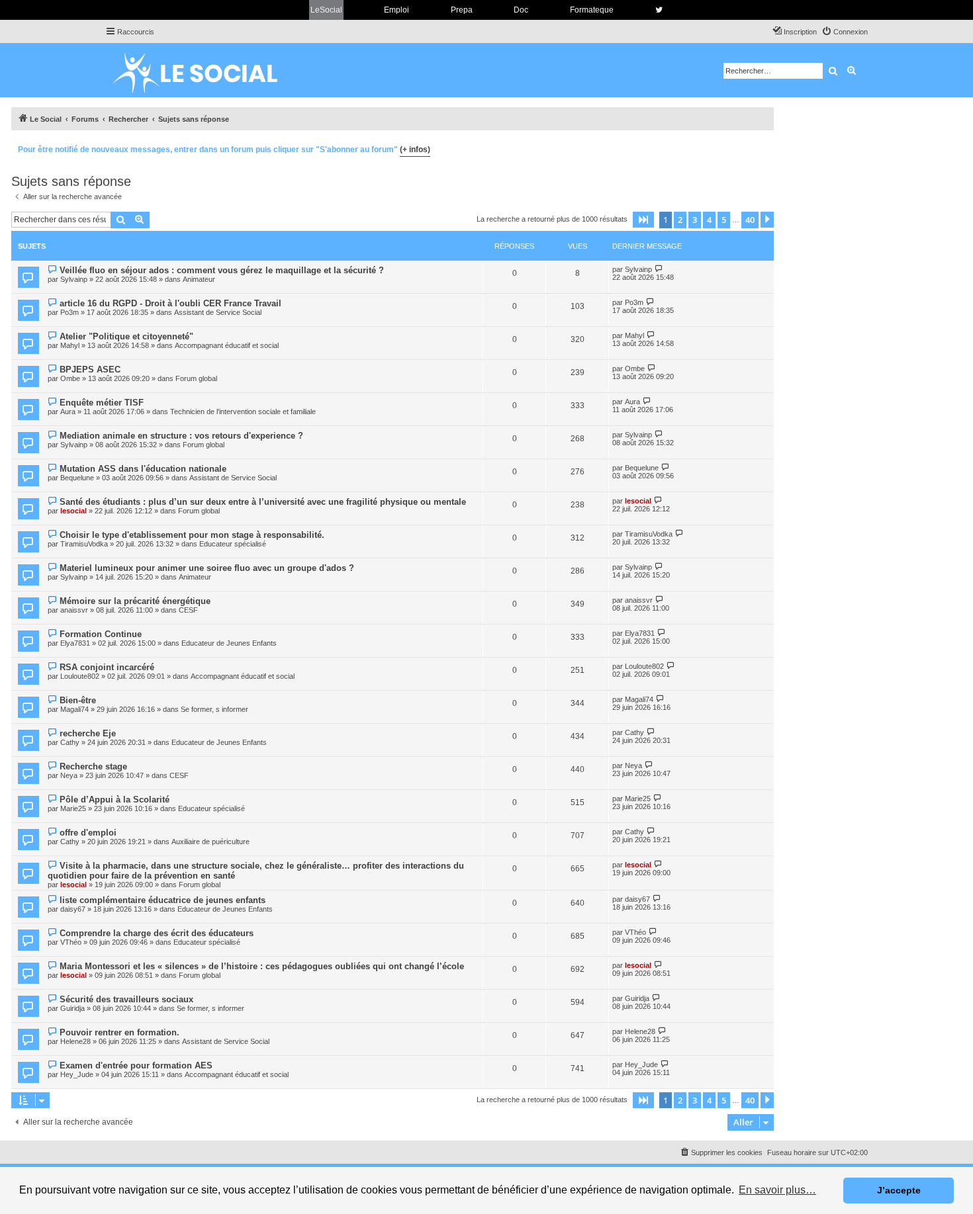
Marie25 (73, 808)
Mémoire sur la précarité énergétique (135, 601)
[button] (643, 220)
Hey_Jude (76, 1074)
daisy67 (72, 909)
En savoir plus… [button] (777, 1189)
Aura (67, 411)
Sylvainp (73, 279)
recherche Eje (88, 733)
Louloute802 (79, 676)
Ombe (70, 378)
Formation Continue (101, 634)
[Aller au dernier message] (659, 269)
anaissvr (74, 610)
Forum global (196, 378)
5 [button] (723, 220)
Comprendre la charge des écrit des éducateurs (157, 933)
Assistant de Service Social (217, 312)
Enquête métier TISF (102, 403)
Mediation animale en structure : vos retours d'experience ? (181, 436)
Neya (68, 775)
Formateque (592, 10)
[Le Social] (205, 70)
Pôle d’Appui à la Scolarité (114, 799)
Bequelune (77, 478)
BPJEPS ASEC (90, 369)
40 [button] (750, 220)
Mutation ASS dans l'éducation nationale (143, 469)
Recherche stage (93, 766)
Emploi (396, 10)
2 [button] (680, 220)
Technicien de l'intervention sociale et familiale (243, 411)
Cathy (69, 742)
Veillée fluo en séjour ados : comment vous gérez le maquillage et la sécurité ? (222, 270)
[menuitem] (844, 32)
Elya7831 (75, 643)
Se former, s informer (214, 709)
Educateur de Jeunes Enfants (229, 643)
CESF (188, 610)
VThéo (70, 942)
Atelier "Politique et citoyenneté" (126, 336)
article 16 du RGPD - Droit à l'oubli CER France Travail (170, 303)
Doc (521, 10)
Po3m (69, 312)
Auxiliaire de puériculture (210, 841)
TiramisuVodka (84, 544)
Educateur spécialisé (232, 544)
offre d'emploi (88, 833)
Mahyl (69, 345)
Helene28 (75, 1041)
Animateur (199, 279)
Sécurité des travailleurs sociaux (126, 999)
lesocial (73, 511)
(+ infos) (415, 149)
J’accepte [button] (899, 1190)
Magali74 (74, 709)
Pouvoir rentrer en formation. (119, 1032)
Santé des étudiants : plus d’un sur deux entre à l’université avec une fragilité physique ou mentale (263, 502)
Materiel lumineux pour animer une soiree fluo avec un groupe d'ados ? (207, 568)
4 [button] (709, 220)
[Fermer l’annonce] (763, 148)
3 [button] (694, 220)
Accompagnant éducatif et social (227, 345)
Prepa (462, 10)
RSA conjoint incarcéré (107, 667)
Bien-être (78, 700)
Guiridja (72, 1008)
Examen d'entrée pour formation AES (136, 1065)
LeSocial (326, 10)
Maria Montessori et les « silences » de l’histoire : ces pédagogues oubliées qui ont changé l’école (262, 966)
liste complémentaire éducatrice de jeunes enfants (162, 900)
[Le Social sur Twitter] (659, 10)
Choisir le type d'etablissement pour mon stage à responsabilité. (192, 535)
